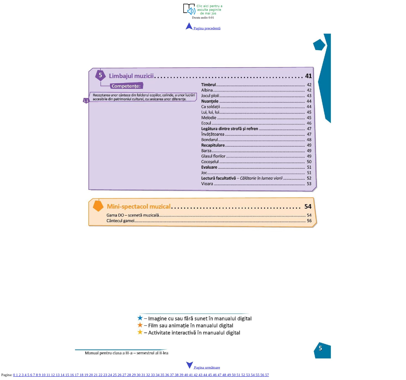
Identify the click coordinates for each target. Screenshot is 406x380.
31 (143, 375)
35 (162, 375)
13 (58, 375)
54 (253, 375)
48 (224, 375)
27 (124, 375)
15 (67, 375)
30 (139, 375)
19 (86, 375)
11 (48, 375)
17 (77, 375)
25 (115, 375)
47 (220, 375)
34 (158, 375)
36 (167, 375)
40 (186, 375)
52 (243, 375)
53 (248, 375)
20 (91, 375)
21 (96, 375)
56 (262, 375)
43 (201, 375)
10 (44, 375)
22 (101, 375)
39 (182, 375)
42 (196, 375)
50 (234, 375)
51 (239, 375)
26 (120, 375)
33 (153, 375)
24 (110, 375)
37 (172, 375)
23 (105, 375)
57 (267, 375)
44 (205, 375)
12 (53, 375)
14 (63, 375)
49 (229, 375)
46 (215, 375)
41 (191, 375)
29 (134, 375)
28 (129, 375)
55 (258, 375)
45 (210, 375)
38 (177, 375)
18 (82, 375)
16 (72, 375)
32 (148, 375)
